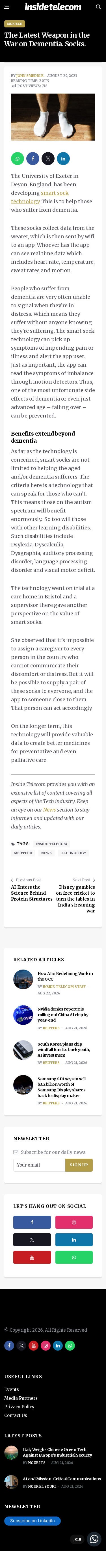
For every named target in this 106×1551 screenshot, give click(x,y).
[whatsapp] (17, 158)
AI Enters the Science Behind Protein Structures (32, 893)
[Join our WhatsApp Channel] (85, 1539)
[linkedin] (63, 158)
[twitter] (48, 158)
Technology (73, 853)
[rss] (74, 1239)
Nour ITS (37, 1463)
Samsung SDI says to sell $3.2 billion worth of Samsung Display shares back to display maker (61, 1087)
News (49, 809)
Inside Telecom (51, 844)
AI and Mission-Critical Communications (62, 1478)
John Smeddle (30, 75)
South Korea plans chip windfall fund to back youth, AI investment (64, 1050)
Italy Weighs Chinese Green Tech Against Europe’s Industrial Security (57, 1452)
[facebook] (32, 158)
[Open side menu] (6, 7)
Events (11, 1389)
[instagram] (74, 1222)
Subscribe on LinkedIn (32, 1520)
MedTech (14, 24)
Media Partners (21, 1398)
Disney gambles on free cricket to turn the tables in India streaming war (75, 899)
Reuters (51, 1028)
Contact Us (15, 1415)
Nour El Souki (42, 1486)
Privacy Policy (19, 1406)
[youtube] (32, 1257)
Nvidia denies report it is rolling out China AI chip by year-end (63, 1015)
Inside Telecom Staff (64, 987)
